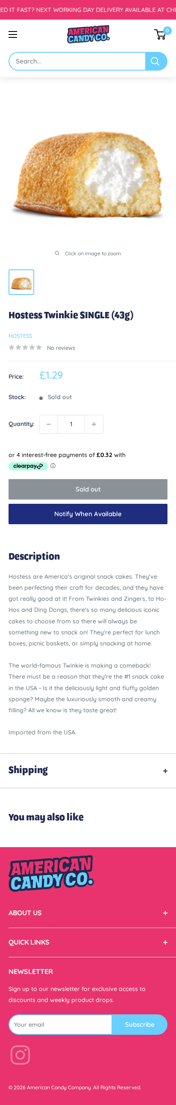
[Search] (156, 61)
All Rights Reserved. (117, 1087)
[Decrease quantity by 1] (49, 424)
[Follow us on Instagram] (20, 1056)
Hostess (20, 335)
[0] (160, 34)
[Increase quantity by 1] (94, 424)
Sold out (88, 489)
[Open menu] (13, 34)
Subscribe (140, 1024)
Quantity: (21, 424)
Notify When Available (88, 514)
